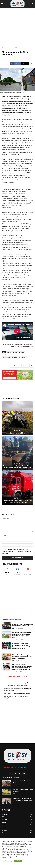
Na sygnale (21, 352)
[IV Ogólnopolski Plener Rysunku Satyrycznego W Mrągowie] (6, 625)
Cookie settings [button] (7, 861)
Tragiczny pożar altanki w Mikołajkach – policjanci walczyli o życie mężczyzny (17, 467)
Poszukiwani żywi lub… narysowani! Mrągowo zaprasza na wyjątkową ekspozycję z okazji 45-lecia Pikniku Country (22, 667)
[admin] (3, 58)
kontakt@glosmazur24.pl (22, 767)
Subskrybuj (28, 568)
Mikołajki (17, 430)
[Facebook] (11, 773)
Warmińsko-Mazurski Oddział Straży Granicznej (14, 357)
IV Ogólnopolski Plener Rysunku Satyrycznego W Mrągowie (22, 625)
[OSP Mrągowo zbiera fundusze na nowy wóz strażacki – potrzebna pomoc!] (17, 487)
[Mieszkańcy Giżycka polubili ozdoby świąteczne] (6, 792)
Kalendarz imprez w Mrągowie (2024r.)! (20, 683)
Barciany (9, 352)
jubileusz (15, 352)
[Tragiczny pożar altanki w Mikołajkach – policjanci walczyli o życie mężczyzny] (17, 453)
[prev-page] (3, 508)
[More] (31, 63)
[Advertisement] (17, 26)
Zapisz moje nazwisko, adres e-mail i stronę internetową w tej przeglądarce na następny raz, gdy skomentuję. (16, 551)
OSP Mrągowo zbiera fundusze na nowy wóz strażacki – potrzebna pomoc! (17, 501)
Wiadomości (13, 48)
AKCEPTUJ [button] (18, 861)
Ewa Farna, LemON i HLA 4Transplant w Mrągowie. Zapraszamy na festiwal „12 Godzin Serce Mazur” (21, 646)
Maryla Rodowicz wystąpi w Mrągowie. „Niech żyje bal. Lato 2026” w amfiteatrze (22, 656)
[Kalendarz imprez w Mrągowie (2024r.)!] (6, 783)
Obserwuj (17, 568)
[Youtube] (24, 773)
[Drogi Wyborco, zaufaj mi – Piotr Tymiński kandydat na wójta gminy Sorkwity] (6, 801)
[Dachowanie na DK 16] (17, 418)
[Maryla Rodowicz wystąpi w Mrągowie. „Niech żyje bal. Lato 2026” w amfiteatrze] (6, 656)
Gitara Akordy (7, 693)
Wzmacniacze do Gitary (10, 696)
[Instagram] (15, 773)
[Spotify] (19, 773)
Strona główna (5, 48)
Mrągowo (17, 498)
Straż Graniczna (6, 354)
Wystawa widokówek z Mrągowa (22, 693)
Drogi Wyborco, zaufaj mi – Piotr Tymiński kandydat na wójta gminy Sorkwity (22, 800)
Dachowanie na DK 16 (17, 433)
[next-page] (6, 508)
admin (8, 58)
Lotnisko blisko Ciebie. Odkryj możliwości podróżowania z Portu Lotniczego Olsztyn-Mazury (21, 635)
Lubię (6, 568)
